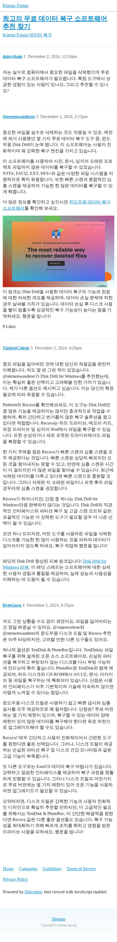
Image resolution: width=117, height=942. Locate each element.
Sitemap (59, 919)
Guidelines (52, 868)
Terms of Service (81, 868)
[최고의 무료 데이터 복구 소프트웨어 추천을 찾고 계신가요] (58, 251)
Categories (28, 868)
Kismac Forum (15, 5)
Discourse (33, 892)
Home (8, 868)
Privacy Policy (15, 879)
